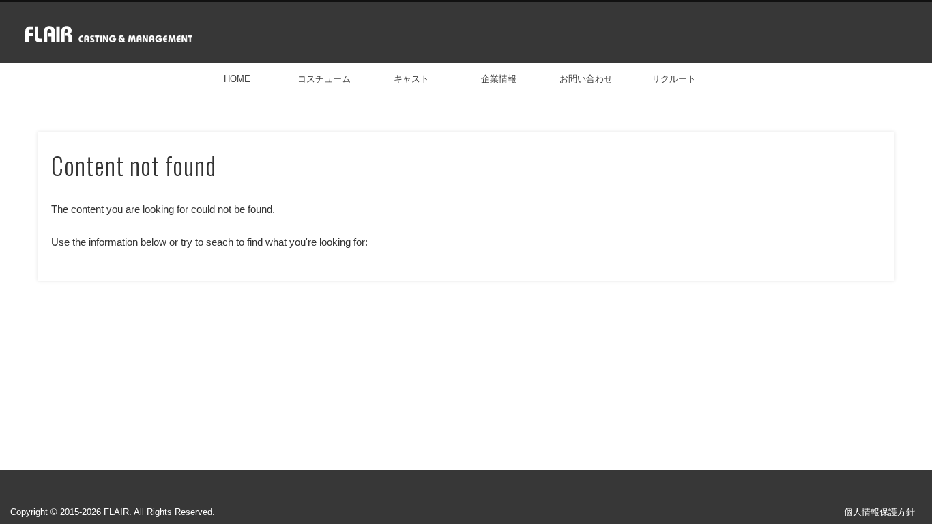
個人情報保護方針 (879, 512)
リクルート (674, 79)
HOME (237, 79)
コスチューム (324, 79)
